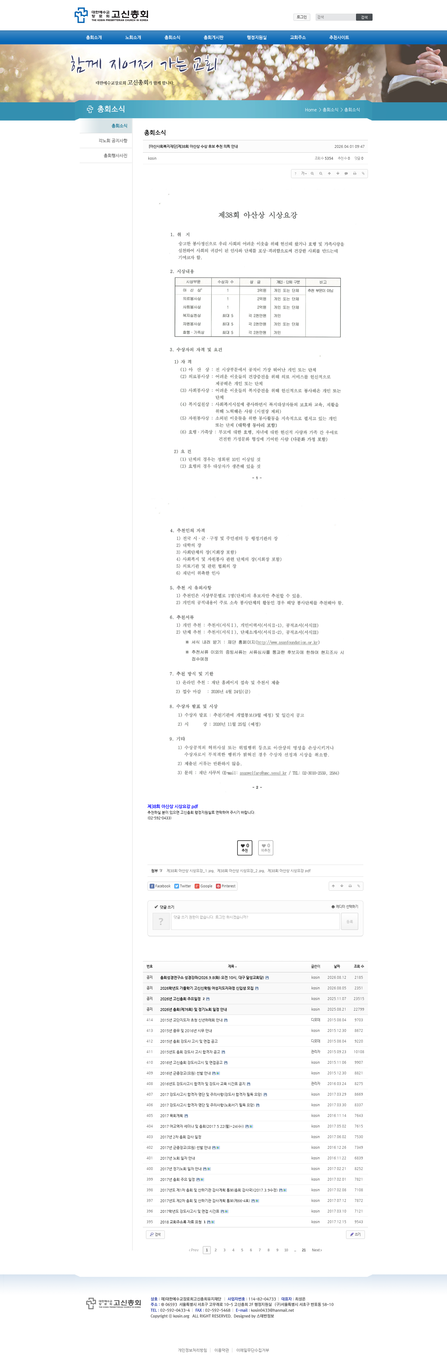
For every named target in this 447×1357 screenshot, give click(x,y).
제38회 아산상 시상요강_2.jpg (240, 871)
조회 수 (359, 966)
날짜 (337, 966)
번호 (150, 966)
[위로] (329, 173)
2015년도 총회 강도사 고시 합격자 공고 (190, 1052)
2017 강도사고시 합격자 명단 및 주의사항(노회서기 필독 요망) (207, 1105)
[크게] (312, 173)
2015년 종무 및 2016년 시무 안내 (186, 1031)
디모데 (315, 1020)
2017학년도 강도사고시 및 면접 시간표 (190, 1211)
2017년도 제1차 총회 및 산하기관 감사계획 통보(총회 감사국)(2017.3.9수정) (219, 1190)
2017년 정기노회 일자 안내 (181, 1169)
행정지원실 (257, 37)
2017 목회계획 (172, 1116)
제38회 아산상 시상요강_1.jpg (190, 871)
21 (304, 1250)
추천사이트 (339, 37)
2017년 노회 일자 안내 (177, 1158)
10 (286, 1250)
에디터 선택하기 (346, 907)
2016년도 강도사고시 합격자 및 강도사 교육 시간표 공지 (203, 1084)
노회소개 (133, 37)
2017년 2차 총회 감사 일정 (180, 1137)
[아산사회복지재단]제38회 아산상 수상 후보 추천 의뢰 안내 (193, 146)
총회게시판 (214, 37)
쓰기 (357, 1234)
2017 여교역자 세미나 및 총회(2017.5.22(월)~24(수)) (202, 1126)
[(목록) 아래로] (338, 173)
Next (316, 1250)
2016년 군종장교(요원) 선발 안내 (186, 1073)
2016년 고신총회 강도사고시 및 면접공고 (192, 1062)
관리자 (315, 1052)
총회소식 (172, 37)
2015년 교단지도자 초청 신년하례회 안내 (192, 1020)
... (295, 1250)
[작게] (321, 173)
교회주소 (298, 37)
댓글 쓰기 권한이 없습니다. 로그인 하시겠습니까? (211, 917)
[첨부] (363, 173)
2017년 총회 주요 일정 (178, 1179)
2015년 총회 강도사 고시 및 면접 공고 (189, 1041)
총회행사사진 (115, 155)
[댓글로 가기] (346, 173)
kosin (152, 158)
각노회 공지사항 (113, 140)
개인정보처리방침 (192, 1350)
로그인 (302, 17)
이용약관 (221, 1350)
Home (311, 109)
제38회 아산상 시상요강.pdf (289, 871)
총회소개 (94, 37)
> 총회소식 (328, 109)
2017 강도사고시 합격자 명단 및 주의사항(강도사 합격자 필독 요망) (211, 1094)
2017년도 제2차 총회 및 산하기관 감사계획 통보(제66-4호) (205, 1201)
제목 (231, 966)
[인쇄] (355, 173)
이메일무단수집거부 (252, 1350)
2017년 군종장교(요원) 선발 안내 (186, 1147)
